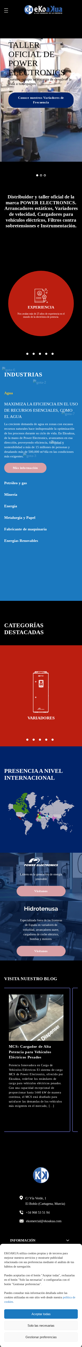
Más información (25, 468)
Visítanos (41, 891)
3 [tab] (40, 354)
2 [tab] (34, 354)
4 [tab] (46, 354)
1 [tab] (27, 354)
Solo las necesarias (41, 1325)
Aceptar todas (41, 1314)
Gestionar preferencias (41, 1337)
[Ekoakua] (43, 10)
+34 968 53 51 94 (38, 1212)
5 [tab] (53, 354)
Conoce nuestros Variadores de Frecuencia (41, 100)
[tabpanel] (41, 303)
